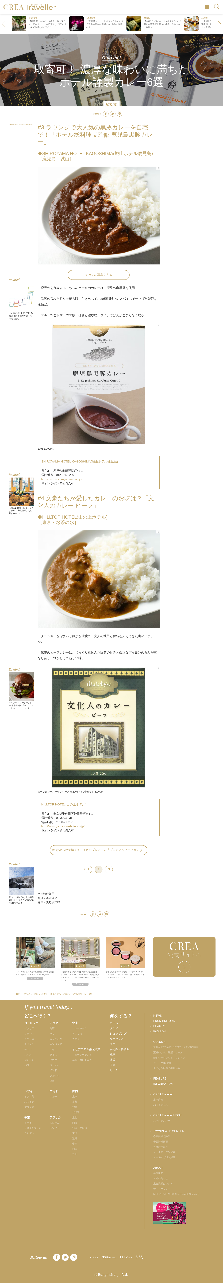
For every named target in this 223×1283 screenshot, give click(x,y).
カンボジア (56, 1044)
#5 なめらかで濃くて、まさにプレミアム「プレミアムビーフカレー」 (98, 850)
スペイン (29, 1044)
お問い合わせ (160, 1178)
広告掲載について (163, 1183)
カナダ (76, 1038)
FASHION (159, 1031)
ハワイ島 (29, 1101)
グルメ (114, 1028)
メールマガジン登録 (164, 1152)
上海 (52, 1080)
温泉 (112, 1064)
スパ (112, 1043)
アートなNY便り (162, 1063)
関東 (74, 1122)
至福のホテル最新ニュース (168, 1052)
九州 (74, 1154)
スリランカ (56, 1038)
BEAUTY (159, 1026)
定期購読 (158, 1099)
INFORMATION (163, 1083)
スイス (28, 1054)
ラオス (53, 1054)
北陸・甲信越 (79, 1128)
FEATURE (160, 1078)
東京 (74, 1096)
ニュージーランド (82, 1054)
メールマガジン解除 (164, 1157)
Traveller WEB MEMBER (168, 1131)
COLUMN (159, 1041)
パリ (26, 1065)
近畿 (74, 1138)
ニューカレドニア (82, 1059)
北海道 (76, 1112)
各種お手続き (160, 1146)
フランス (29, 1033)
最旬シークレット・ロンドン (169, 1057)
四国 (74, 1149)
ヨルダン (29, 1133)
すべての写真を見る (98, 275)
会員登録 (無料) (161, 1136)
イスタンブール (32, 1128)
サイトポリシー (161, 1188)
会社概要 (158, 1173)
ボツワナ (54, 1128)
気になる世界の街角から (166, 1068)
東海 (74, 1133)
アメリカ (77, 1033)
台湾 (52, 1028)
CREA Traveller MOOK (167, 1115)
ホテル (114, 1023)
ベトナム (54, 1065)
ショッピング (118, 1033)
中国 (74, 1143)
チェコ (28, 1049)
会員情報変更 (160, 1141)
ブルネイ (54, 1075)
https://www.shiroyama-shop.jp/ (61, 479)
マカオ (53, 1059)
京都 (74, 1101)
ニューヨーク (79, 1028)
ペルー (53, 1096)
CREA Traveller (163, 1094)
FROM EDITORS (164, 1020)
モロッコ (54, 1122)
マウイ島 (29, 1107)
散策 (112, 1059)
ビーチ (114, 1070)
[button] (219, 24)
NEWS (157, 1015)
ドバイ (28, 1122)
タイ (52, 1049)
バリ (52, 1033)
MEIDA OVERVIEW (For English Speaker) (176, 1194)
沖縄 (74, 1107)
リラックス (117, 1038)
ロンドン (29, 1059)
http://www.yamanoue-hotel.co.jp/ (62, 826)
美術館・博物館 (119, 1049)
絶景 (112, 1054)
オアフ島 (29, 1096)
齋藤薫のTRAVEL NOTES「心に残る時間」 (177, 1047)
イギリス (29, 1038)
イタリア (29, 1028)
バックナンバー (161, 1104)
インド (53, 1070)
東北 (74, 1117)
